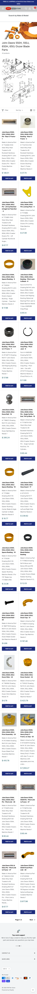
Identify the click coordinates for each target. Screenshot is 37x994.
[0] (33, 8)
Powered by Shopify (8, 990)
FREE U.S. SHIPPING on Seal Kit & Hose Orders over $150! (18, 3)
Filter (6, 110)
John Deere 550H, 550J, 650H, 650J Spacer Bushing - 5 (8, 277)
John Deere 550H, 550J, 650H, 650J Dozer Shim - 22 (8, 675)
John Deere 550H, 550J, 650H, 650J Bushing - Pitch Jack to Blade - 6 (27, 278)
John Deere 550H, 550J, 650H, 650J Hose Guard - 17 (26, 485)
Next (31, 920)
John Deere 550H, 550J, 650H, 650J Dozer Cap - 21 (26, 615)
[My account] (30, 9)
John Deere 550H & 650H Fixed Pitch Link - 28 (27, 868)
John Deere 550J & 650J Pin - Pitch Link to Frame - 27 (9, 868)
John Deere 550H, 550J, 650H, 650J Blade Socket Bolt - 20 (8, 616)
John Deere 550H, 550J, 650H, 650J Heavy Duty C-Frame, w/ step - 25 (27, 733)
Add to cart (9, 178)
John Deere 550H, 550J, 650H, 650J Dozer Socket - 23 (26, 675)
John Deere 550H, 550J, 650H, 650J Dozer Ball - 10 (8, 412)
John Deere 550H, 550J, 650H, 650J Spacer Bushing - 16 (9, 485)
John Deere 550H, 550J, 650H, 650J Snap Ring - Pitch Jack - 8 (26, 345)
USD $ (5, 968)
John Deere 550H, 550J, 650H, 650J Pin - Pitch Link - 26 (8, 800)
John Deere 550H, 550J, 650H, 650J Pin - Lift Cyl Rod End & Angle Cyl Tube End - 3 (9, 206)
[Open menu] (3, 8)
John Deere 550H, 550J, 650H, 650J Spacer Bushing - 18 (9, 550)
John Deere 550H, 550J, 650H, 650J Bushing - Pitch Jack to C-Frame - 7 (9, 345)
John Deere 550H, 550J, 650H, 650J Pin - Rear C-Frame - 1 (9, 135)
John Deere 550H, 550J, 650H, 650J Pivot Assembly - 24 (9, 732)
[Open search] (26, 9)
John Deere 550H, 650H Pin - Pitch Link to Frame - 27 (27, 800)
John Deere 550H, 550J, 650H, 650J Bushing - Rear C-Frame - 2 (26, 135)
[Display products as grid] (31, 110)
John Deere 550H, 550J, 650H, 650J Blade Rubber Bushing (26, 551)
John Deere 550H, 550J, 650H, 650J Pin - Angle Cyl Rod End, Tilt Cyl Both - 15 (27, 413)
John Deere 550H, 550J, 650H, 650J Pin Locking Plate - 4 (27, 204)
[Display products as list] (34, 110)
